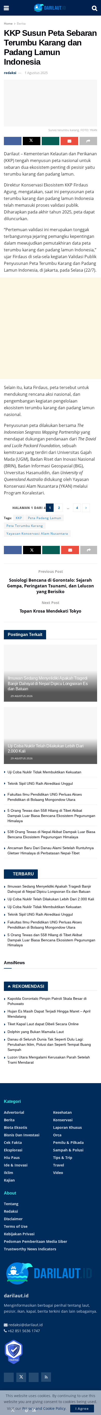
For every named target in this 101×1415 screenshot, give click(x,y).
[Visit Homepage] (50, 8)
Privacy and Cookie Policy (44, 1408)
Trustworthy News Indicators (30, 1248)
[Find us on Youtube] (34, 1377)
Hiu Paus (12, 1157)
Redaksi (11, 1211)
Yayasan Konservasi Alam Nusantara (37, 533)
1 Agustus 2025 (36, 72)
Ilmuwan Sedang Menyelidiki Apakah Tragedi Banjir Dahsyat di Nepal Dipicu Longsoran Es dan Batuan (48, 683)
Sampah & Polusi (68, 1150)
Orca (57, 1134)
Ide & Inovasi (15, 1165)
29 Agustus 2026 (21, 696)
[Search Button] (94, 8)
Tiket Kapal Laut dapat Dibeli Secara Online (43, 1024)
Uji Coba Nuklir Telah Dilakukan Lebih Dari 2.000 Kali (51, 899)
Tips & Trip (62, 1157)
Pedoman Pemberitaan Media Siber (35, 1241)
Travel (58, 1165)
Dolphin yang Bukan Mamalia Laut (36, 1032)
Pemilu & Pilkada (68, 1142)
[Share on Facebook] (12, 141)
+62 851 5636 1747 (23, 1330)
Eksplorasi (13, 1150)
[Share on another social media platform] (88, 141)
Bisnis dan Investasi (21, 1134)
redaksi (10, 72)
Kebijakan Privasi (19, 1233)
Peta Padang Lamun (44, 518)
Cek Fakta (13, 1142)
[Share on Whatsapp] (50, 141)
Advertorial (14, 1112)
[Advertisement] (50, 328)
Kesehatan (62, 1112)
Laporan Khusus (67, 1127)
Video (58, 1172)
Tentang (11, 1203)
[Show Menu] (6, 8)
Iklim (8, 1172)
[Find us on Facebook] (9, 1377)
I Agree (82, 1408)
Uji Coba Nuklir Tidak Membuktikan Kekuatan (44, 772)
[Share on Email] (69, 141)
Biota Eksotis (15, 1127)
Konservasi (63, 1119)
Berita (21, 23)
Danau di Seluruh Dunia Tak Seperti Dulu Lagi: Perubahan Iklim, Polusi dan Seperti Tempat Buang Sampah (49, 1044)
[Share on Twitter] (31, 141)
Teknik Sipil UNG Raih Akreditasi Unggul (40, 783)
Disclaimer (13, 1218)
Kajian (9, 1180)
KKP (19, 518)
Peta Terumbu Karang (24, 526)
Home (8, 23)
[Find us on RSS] (46, 1377)
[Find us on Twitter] (21, 1377)
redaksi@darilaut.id (25, 1324)
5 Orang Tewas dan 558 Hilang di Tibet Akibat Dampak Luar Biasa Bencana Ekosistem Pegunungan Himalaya (51, 815)
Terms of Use (15, 1226)
